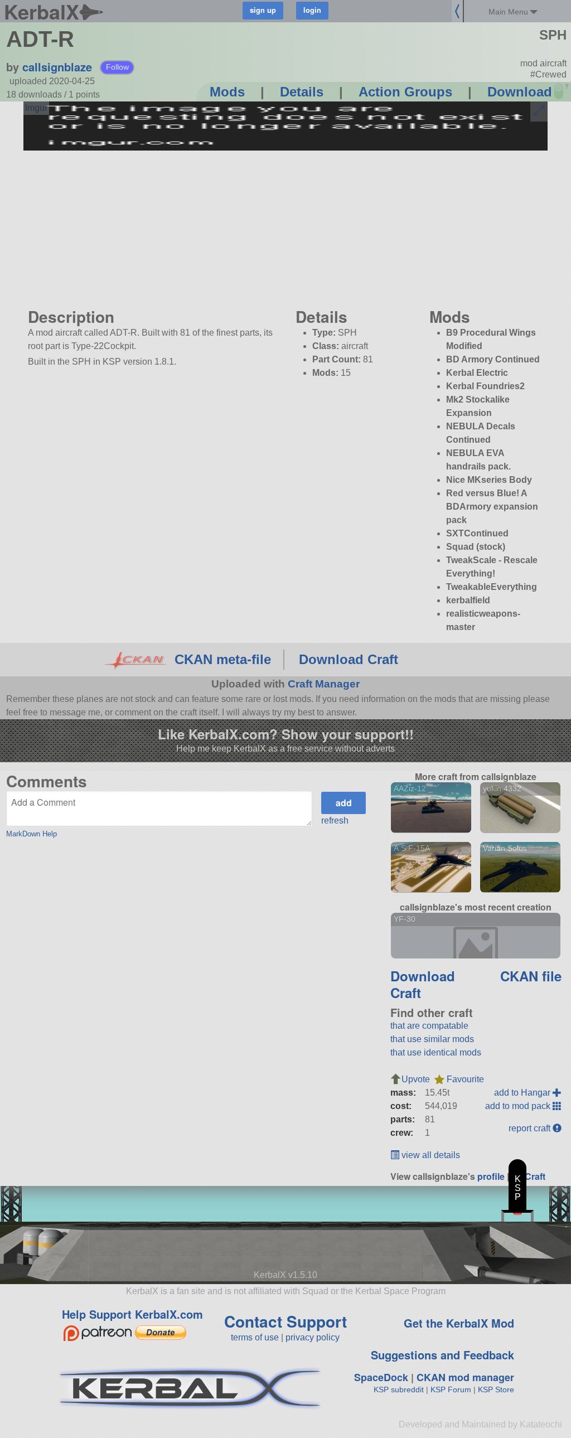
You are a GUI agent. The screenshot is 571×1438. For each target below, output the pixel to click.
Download (519, 91)
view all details (429, 1155)
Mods (227, 91)
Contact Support (285, 1321)
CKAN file (531, 975)
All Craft (528, 1176)
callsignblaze (57, 67)
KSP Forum (450, 1389)
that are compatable (429, 1025)
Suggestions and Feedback (442, 1355)
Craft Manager (324, 684)
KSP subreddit (399, 1389)
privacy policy (313, 1337)
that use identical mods (435, 1052)
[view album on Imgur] (36, 108)
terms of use (255, 1337)
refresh (335, 820)
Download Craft (348, 659)
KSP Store (496, 1389)
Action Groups (405, 91)
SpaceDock (381, 1377)
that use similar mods (432, 1039)
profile (491, 1176)
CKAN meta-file (223, 659)
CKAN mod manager (465, 1377)
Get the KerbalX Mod (459, 1323)
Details (301, 91)
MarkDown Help (31, 834)
